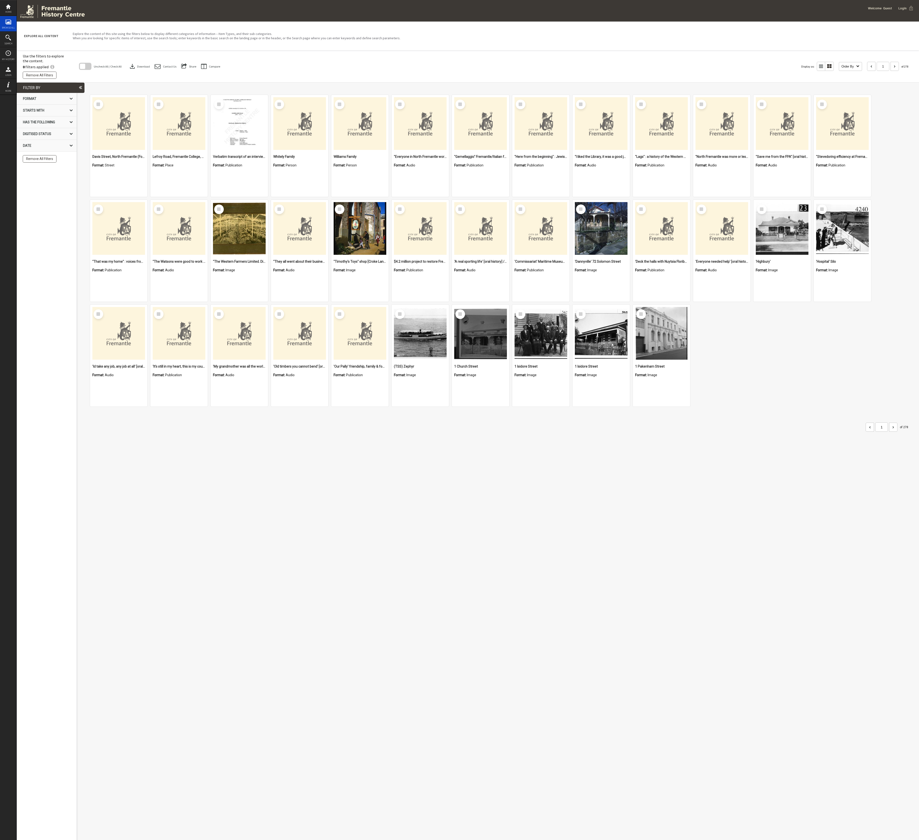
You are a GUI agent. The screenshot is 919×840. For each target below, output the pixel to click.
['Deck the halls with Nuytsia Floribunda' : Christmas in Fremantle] (661, 228)
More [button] (8, 90)
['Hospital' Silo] (842, 228)
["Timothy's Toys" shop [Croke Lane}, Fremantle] (360, 228)
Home (8, 11)
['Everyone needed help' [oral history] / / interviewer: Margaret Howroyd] (721, 228)
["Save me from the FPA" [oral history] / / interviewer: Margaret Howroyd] (782, 123)
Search (8, 43)
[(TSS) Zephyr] (420, 333)
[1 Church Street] (480, 333)
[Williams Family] (360, 123)
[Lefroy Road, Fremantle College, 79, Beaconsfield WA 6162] (179, 123)
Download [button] (139, 66)
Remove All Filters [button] (39, 75)
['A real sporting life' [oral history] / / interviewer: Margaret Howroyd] (480, 228)
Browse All (8, 27)
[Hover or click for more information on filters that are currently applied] (52, 66)
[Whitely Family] (299, 123)
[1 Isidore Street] (541, 333)
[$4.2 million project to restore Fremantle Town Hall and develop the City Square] (420, 228)
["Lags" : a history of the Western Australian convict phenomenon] (661, 123)
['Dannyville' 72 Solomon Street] (601, 228)
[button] (165, 66)
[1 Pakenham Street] (661, 333)
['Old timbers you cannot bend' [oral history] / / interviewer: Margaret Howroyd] (299, 333)
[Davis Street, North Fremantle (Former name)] (118, 123)
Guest (887, 8)
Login (8, 75)
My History (8, 59)
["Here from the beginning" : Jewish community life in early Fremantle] (541, 123)
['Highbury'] (782, 228)
